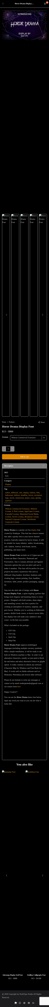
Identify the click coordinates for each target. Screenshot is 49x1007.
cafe (20, 493)
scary (32, 498)
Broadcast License (32, 517)
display (26, 493)
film (38, 493)
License (5, 437)
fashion (32, 493)
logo (7, 498)
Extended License (12, 514)
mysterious (20, 498)
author (7, 493)
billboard (14, 493)
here (19, 687)
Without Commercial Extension (17, 509)
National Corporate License (15, 519)
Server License (18, 517)
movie (12, 498)
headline (24, 495)
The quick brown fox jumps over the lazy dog (22, 726)
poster (27, 498)
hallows (17, 495)
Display (8, 484)
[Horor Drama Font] (24, 25)
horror (30, 495)
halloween (9, 495)
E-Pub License (17, 511)
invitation (38, 495)
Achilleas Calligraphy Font (36, 975)
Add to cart (24, 457)
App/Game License (31, 511)
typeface (8, 501)
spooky (38, 498)
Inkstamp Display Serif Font (13, 975)
